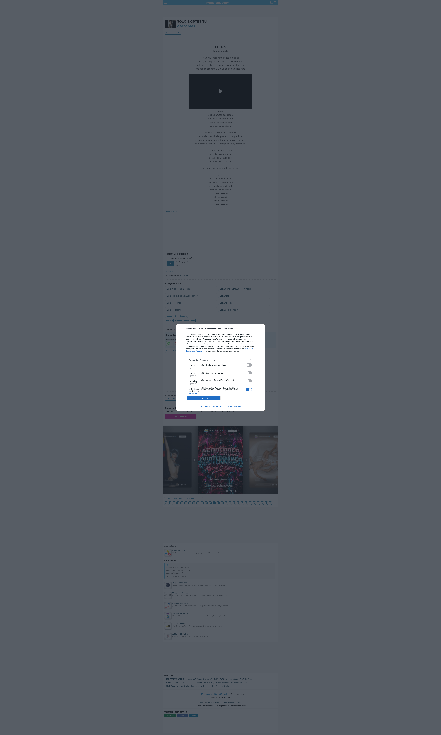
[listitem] (220, 360)
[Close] (260, 329)
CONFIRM (204, 398)
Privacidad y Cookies (233, 406)
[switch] (249, 365)
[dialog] (220, 367)
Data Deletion (205, 406)
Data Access (217, 406)
